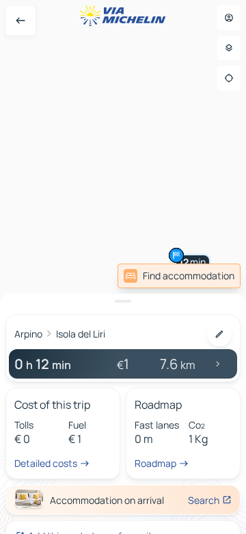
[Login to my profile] (229, 17)
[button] (176, 255)
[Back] (20, 20)
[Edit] (219, 334)
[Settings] (229, 48)
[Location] (229, 78)
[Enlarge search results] (123, 301)
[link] (179, 276)
